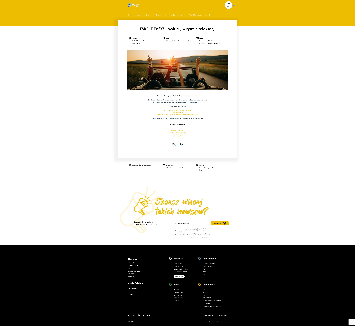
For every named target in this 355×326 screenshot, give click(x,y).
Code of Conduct (134, 271)
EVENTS (205, 275)
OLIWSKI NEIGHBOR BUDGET (212, 300)
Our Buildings (133, 265)
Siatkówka (181, 15)
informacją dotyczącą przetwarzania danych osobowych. (198, 237)
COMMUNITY (207, 298)
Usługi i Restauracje (195, 15)
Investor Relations (135, 283)
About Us (131, 263)
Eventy (148, 15)
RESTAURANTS (178, 298)
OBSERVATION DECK (180, 292)
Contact (131, 294)
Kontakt (208, 15)
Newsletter (132, 288)
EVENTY (205, 295)
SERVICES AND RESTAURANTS (212, 306)
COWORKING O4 (179, 266)
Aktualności (138, 15)
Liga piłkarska (170, 15)
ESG (129, 268)
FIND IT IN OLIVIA (208, 266)
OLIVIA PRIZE (207, 303)
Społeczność (158, 15)
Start (129, 15)
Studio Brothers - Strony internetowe (217, 322)
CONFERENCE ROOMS (181, 269)
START (205, 289)
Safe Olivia (131, 274)
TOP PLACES (177, 289)
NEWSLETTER (209, 315)
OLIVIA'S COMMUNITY (210, 263)
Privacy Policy (223, 315)
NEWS (204, 292)
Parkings (131, 276)
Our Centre (178, 263)
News (204, 272)
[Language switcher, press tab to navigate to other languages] (235, 5)
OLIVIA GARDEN (179, 295)
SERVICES (177, 300)
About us (132, 258)
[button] (228, 5)
